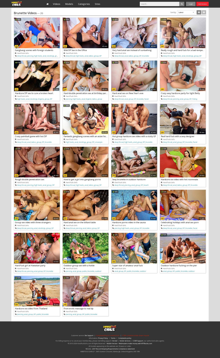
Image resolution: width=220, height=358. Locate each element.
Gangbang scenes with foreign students (34, 50)
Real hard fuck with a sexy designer (177, 136)
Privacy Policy (103, 338)
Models (69, 3)
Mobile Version (112, 343)
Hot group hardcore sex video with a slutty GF (134, 136)
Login (191, 4)
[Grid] (199, 12)
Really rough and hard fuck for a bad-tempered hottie (186, 50)
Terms (113, 338)
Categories (84, 3)
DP (100, 56)
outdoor (98, 271)
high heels (38, 56)
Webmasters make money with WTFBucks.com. (135, 343)
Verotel (114, 341)
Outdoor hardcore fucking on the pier (179, 265)
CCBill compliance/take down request (135, 335)
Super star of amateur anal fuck (127, 265)
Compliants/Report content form (107, 335)
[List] (204, 12)
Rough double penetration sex (29, 179)
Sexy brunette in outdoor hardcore (129, 179)
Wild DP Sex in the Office (75, 50)
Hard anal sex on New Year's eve (127, 93)
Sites (97, 3)
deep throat (21, 56)
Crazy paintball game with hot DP (31, 136)
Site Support (89, 335)
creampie (98, 142)
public (84, 271)
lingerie (41, 99)
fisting (194, 99)
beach (146, 185)
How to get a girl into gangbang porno (82, 179)
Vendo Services (125, 341)
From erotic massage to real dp (78, 308)
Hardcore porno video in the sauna (129, 222)
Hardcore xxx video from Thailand (31, 308)
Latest (181, 12)
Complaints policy (124, 338)
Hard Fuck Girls (23, 3)
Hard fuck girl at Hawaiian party (30, 265)
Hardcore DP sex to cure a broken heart (34, 93)
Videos (56, 3)
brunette (145, 56)
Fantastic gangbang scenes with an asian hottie (86, 136)
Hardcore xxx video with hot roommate (179, 179)
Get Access (202, 4)
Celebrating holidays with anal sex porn (180, 222)
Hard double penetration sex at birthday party (86, 93)
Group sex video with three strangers (33, 222)
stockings (50, 56)
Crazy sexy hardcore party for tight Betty (180, 93)
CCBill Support (138, 341)
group (57, 56)
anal (44, 56)
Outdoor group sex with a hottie (79, 265)
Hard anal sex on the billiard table (80, 222)
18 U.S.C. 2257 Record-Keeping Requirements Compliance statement (110, 349)
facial (146, 99)
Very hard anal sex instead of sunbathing (132, 50)
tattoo (91, 56)
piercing (30, 56)
